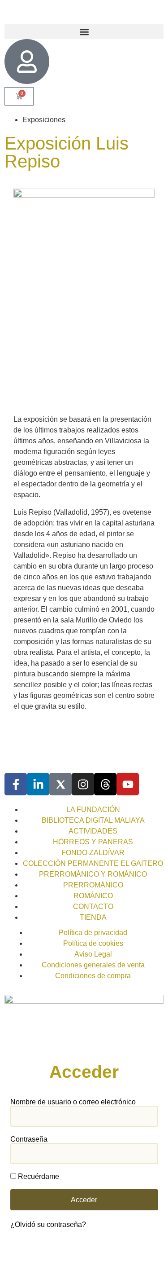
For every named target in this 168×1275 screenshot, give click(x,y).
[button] (84, 31)
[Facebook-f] (15, 784)
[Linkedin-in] (38, 784)
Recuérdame (37, 1176)
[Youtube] (127, 784)
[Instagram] (83, 784)
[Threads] (105, 784)
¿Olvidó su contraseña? (48, 1224)
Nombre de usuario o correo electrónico (73, 1102)
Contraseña (28, 1139)
